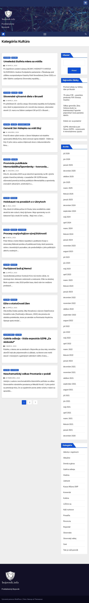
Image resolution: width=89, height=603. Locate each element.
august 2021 (68, 390)
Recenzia (14, 198)
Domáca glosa (69, 464)
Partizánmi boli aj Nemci (17, 268)
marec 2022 (68, 349)
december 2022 (69, 297)
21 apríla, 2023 (11, 272)
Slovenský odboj (23, 124)
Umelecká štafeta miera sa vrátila (22, 61)
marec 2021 (68, 418)
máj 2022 (67, 338)
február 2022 (68, 355)
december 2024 (69, 205)
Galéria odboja (9, 334)
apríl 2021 (67, 413)
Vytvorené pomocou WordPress (12, 599)
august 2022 (68, 320)
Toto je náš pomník (70, 550)
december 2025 (69, 171)
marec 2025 (68, 188)
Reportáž (67, 527)
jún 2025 (66, 182)
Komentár (67, 492)
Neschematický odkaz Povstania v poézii (26, 373)
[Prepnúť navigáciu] (45, 34)
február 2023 (68, 286)
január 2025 (68, 200)
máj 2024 (67, 217)
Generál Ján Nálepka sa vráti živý (22, 128)
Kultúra (14, 57)
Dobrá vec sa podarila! (72, 121)
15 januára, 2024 (12, 171)
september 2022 (69, 315)
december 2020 (69, 436)
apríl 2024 (67, 223)
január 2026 (68, 165)
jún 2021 (66, 401)
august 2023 (68, 251)
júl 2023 (66, 257)
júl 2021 (66, 395)
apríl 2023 (67, 274)
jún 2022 (66, 332)
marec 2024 (68, 228)
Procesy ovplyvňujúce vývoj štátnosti (24, 233)
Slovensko (22, 229)
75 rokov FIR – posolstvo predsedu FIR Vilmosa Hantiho (73, 97)
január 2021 (68, 430)
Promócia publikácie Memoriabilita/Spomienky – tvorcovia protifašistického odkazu (25, 167)
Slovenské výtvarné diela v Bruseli (23, 96)
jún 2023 (66, 263)
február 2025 (68, 194)
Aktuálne (7, 57)
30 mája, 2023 (10, 237)
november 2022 (69, 303)
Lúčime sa (67, 504)
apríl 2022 (67, 344)
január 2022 (68, 361)
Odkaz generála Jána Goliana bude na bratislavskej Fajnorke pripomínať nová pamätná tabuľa (73, 110)
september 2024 (69, 211)
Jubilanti (66, 481)
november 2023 (69, 246)
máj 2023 (67, 269)
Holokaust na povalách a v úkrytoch (24, 201)
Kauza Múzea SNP (70, 487)
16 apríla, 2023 (11, 307)
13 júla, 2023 (10, 206)
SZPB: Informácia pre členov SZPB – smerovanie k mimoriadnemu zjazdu (74, 129)
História (6, 124)
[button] (86, 34)
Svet (20, 92)
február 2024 (68, 234)
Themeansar (38, 599)
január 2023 (68, 292)
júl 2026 (66, 153)
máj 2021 (67, 407)
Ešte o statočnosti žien (16, 303)
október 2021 (68, 378)
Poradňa (66, 515)
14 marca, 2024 (11, 100)
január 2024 (68, 240)
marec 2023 (68, 280)
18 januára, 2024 (12, 132)
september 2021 (69, 384)
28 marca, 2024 (11, 65)
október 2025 (68, 176)
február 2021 (68, 424)
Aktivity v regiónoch (71, 452)
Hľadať (66, 55)
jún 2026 (66, 159)
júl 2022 (66, 326)
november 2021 (69, 372)
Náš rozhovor (68, 510)
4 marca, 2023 (10, 346)
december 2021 (69, 367)
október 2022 (68, 309)
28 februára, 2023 (12, 378)
